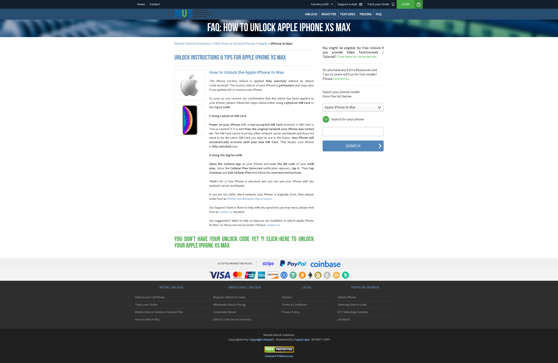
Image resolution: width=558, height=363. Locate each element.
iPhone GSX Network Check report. (249, 199)
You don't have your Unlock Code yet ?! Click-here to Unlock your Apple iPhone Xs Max (244, 242)
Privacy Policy (291, 312)
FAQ (379, 14)
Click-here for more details (353, 52)
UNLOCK (311, 14)
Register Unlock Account (229, 297)
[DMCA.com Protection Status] (279, 350)
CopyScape (302, 339)
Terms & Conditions (294, 305)
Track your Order (146, 305)
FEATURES (348, 14)
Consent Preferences (279, 356)
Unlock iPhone (347, 297)
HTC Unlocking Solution (353, 312)
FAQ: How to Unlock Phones (234, 43)
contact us (226, 212)
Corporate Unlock (224, 312)
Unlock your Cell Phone (150, 297)
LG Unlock (344, 319)
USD (320, 4)
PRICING (366, 14)
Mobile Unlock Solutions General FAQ (159, 312)
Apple (263, 43)
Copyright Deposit (261, 339)
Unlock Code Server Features (232, 319)
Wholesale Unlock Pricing (229, 305)
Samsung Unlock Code (352, 305)
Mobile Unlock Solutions (192, 43)
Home (141, 4)
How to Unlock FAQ (147, 319)
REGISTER (329, 14)
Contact (155, 4)
